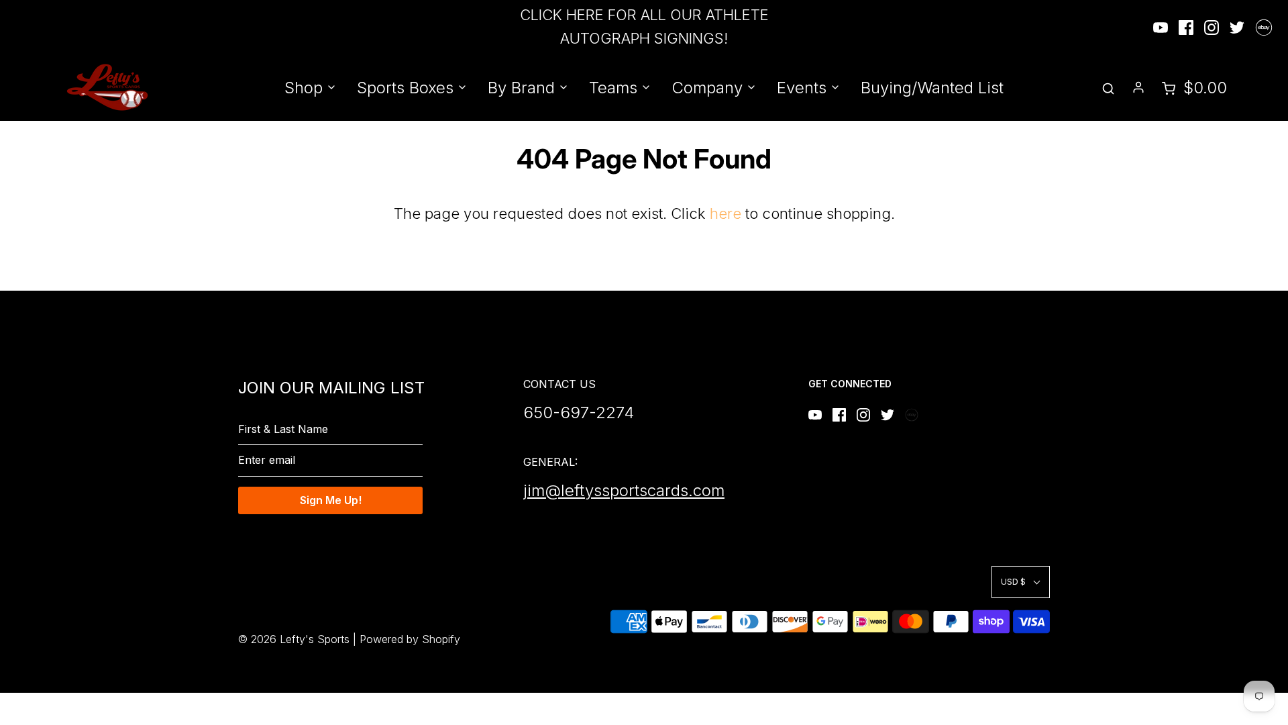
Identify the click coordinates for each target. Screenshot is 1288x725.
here (725, 213)
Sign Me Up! (331, 500)
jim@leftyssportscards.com (623, 490)
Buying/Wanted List (932, 87)
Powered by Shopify (410, 639)
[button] (1020, 581)
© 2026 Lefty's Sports (294, 639)
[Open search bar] (1108, 87)
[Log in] (1138, 87)
